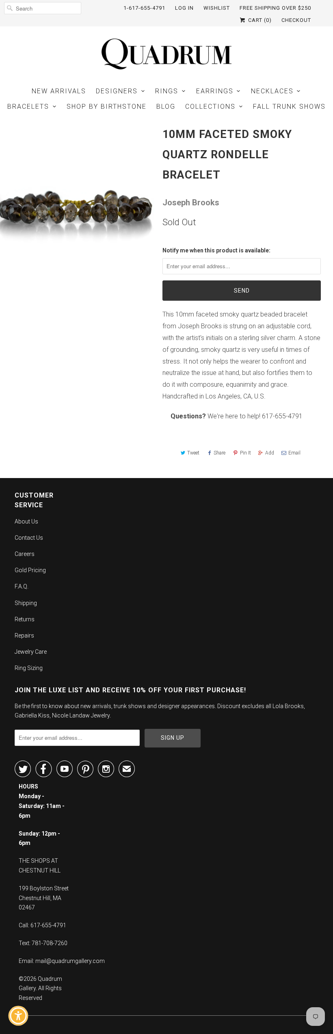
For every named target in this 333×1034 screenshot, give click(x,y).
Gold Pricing (30, 570)
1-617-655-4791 (144, 8)
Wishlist (216, 8)
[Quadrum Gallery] (166, 54)
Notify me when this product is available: (216, 250)
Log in (184, 8)
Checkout (296, 20)
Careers (25, 554)
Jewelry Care (31, 651)
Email (294, 453)
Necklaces (272, 91)
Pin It (245, 453)
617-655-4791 (282, 416)
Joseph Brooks (190, 202)
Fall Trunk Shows (289, 106)
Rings (166, 91)
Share (219, 453)
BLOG (165, 106)
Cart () (259, 20)
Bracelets (28, 106)
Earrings (215, 91)
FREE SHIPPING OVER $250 (275, 8)
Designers (117, 91)
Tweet (193, 453)
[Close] (75, 874)
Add (269, 453)
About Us (26, 521)
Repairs (24, 635)
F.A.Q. (21, 586)
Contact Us (29, 537)
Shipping (26, 603)
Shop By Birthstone (107, 106)
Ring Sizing (29, 668)
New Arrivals (59, 91)
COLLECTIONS (210, 106)
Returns (25, 619)
